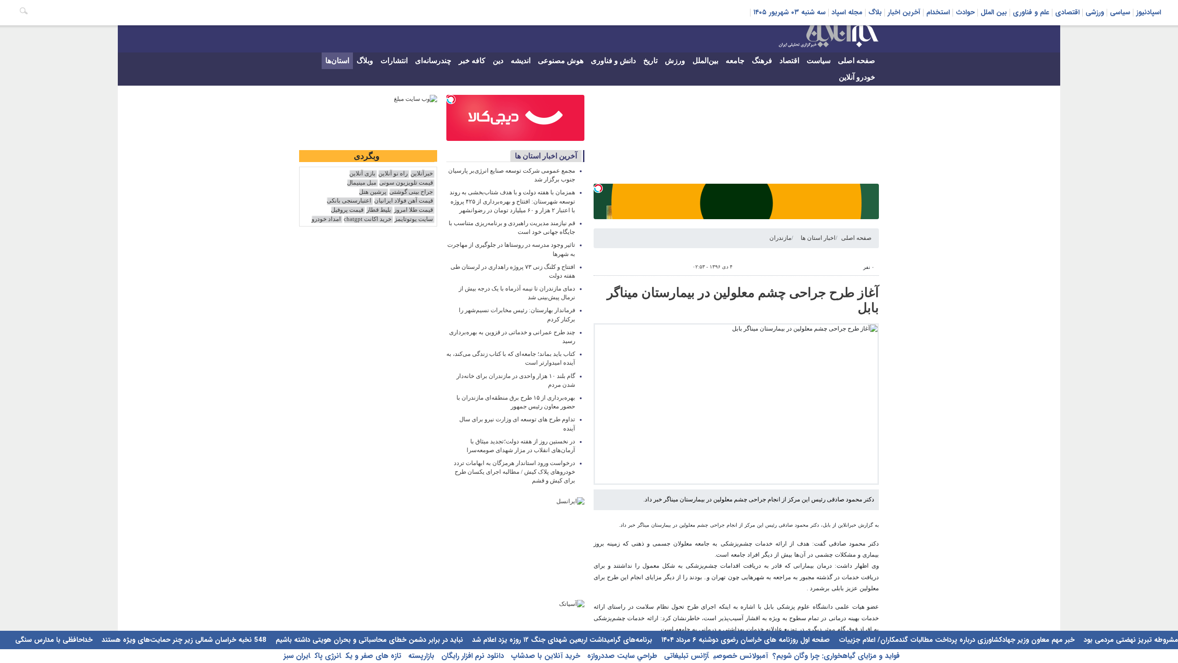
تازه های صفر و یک (373, 656)
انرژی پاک (328, 656)
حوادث (965, 12)
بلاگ (875, 12)
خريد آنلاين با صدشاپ (544, 656)
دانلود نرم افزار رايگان (471, 656)
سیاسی (1120, 12)
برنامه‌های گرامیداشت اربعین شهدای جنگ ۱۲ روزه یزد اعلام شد (561, 640)
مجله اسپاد (847, 12)
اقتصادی (1067, 12)
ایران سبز (296, 656)
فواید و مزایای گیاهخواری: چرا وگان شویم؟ (836, 656)
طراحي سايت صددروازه (621, 656)
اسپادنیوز (1148, 12)
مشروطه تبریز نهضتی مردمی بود (1129, 640)
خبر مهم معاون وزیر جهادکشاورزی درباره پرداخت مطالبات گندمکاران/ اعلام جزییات (955, 640)
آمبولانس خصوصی (740, 656)
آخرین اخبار (904, 12)
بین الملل (994, 12)
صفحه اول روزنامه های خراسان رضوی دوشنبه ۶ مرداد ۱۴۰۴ (744, 640)
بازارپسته (420, 656)
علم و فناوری (1031, 12)
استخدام (938, 12)
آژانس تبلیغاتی (685, 656)
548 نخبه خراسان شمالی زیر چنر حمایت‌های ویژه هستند (182, 640)
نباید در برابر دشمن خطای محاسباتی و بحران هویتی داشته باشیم (368, 640)
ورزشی (1095, 12)
